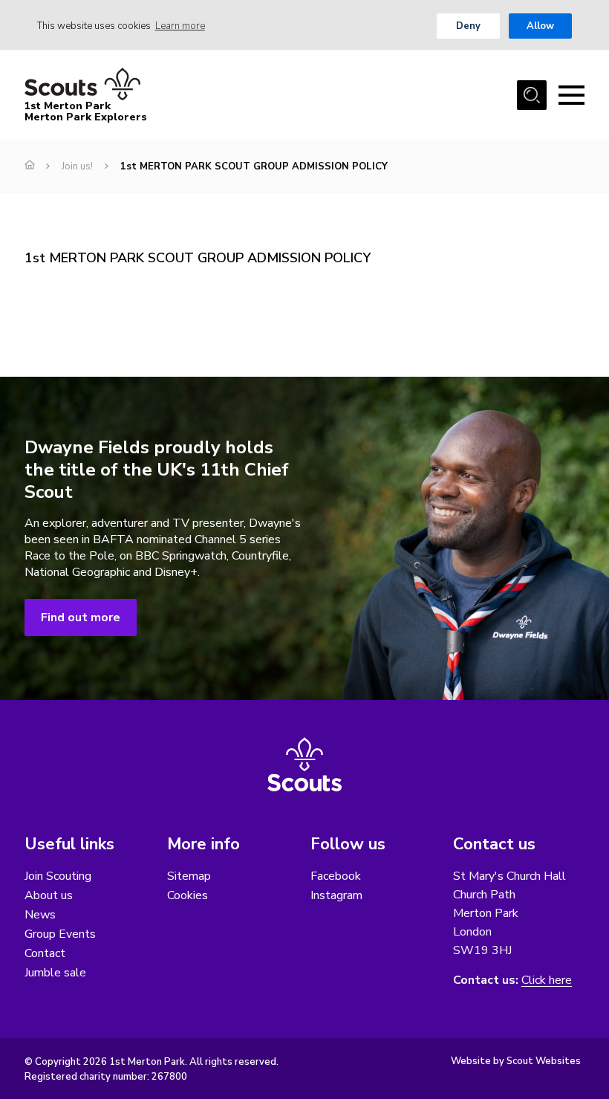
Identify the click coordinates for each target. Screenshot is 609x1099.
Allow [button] (540, 26)
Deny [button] (468, 26)
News (40, 915)
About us (49, 895)
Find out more (80, 617)
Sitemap (189, 876)
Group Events (60, 934)
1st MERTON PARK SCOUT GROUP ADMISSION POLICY (198, 258)
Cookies (187, 895)
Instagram (336, 895)
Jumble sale (55, 973)
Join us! (77, 166)
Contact (45, 953)
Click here (546, 980)
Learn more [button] (180, 26)
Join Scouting (58, 876)
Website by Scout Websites (516, 1061)
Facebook (335, 876)
